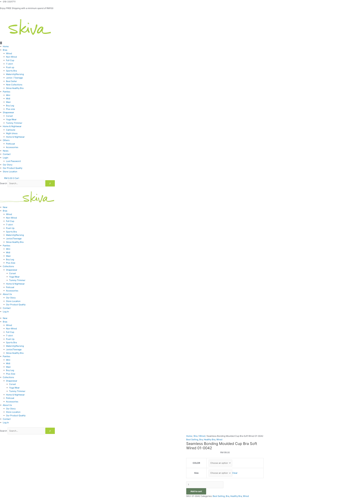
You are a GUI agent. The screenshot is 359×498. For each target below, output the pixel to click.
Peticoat (10, 287)
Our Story (7, 164)
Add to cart (196, 491)
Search (3, 183)
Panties (6, 91)
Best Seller (11, 81)
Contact (7, 154)
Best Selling (192, 439)
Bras (5, 50)
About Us (7, 294)
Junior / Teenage (14, 77)
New (5, 207)
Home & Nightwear (12, 126)
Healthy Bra (209, 439)
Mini (8, 95)
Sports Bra (11, 70)
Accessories (12, 147)
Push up (10, 67)
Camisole (10, 130)
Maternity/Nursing (15, 74)
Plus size (10, 109)
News (5, 150)
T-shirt (9, 63)
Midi (8, 98)
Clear (235, 473)
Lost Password (13, 161)
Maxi (8, 102)
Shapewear (8, 112)
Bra (195, 436)
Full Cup (10, 60)
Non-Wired (11, 56)
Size (196, 473)
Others (6, 140)
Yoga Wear (11, 119)
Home (6, 46)
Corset (9, 116)
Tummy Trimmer (14, 123)
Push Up (10, 228)
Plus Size (10, 262)
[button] (179, 43)
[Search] (50, 183)
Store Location (10, 171)
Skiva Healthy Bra (14, 88)
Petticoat (10, 143)
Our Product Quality (12, 168)
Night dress (12, 133)
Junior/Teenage (14, 238)
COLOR (196, 463)
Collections (8, 266)
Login (5, 157)
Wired (9, 53)
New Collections (14, 84)
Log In (6, 311)
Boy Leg (10, 105)
